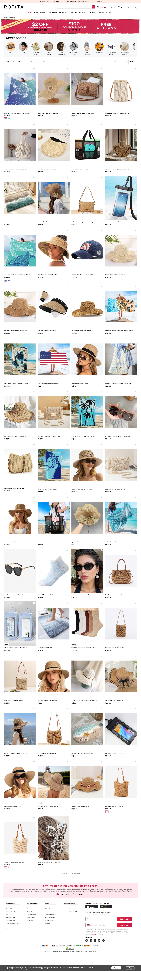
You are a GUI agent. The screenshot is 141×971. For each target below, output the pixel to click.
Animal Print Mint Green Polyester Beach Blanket (17, 274)
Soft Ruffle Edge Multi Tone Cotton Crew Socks (83, 647)
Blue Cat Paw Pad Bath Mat (45, 647)
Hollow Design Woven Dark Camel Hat (81, 330)
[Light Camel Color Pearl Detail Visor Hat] (54, 782)
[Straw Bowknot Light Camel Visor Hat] (54, 250)
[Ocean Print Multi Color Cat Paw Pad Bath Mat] (20, 197)
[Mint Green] (9, 119)
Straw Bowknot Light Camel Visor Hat (47, 274)
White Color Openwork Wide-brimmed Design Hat (84, 700)
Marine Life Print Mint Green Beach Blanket (116, 542)
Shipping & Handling (11, 911)
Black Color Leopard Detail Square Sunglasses (16, 595)
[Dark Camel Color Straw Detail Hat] (87, 782)
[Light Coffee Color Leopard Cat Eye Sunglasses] (121, 412)
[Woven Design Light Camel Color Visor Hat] (20, 412)
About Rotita (48, 906)
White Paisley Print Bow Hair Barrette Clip (49, 862)
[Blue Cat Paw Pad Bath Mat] (54, 623)
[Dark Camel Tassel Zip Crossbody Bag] (54, 729)
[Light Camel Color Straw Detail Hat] (54, 145)
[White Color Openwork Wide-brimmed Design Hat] (87, 676)
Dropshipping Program (50, 914)
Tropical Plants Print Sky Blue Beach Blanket (83, 436)
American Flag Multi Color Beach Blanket (48, 383)
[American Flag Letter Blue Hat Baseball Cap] (87, 250)
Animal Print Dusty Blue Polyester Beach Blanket (16, 113)
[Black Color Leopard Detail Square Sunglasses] (20, 570)
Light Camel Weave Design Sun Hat (47, 330)
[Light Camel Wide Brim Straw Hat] (87, 359)
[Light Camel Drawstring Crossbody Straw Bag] (121, 145)
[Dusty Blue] (5, 118)
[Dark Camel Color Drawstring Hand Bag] (121, 570)
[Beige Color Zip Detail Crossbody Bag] (121, 465)
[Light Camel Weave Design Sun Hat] (54, 306)
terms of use (82, 951)
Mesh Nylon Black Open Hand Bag (80, 169)
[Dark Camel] (106, 812)
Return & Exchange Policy (13, 909)
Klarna (28, 909)
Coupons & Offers (10, 920)
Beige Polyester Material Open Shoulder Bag (15, 169)
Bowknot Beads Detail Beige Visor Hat (115, 274)
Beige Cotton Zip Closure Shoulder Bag (14, 862)
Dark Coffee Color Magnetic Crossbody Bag (82, 113)
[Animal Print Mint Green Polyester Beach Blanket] (20, 250)
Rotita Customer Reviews (12, 923)
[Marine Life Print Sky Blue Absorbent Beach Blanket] (121, 306)
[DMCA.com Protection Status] (70, 948)
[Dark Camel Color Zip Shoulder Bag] (121, 782)
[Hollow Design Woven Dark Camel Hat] (87, 306)
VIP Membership (31, 917)
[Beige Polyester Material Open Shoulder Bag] (20, 145)
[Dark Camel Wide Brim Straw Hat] (20, 517)
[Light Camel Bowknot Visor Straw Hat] (87, 517)
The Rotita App (49, 920)
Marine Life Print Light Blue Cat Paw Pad (82, 753)
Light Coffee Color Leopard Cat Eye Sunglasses (117, 436)
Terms (95, 934)
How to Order (30, 911)
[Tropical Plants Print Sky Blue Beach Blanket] (87, 412)
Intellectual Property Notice (71, 911)
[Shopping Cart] (136, 7)
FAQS (7, 906)
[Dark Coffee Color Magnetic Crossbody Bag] (87, 89)
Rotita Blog (48, 923)
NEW (30, 12)
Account (113, 7)
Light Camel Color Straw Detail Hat (47, 169)
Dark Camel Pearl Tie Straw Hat (46, 222)
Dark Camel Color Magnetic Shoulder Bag (82, 222)
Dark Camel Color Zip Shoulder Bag (114, 806)
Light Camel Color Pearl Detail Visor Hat (48, 806)
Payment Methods (31, 906)
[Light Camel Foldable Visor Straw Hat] (54, 676)
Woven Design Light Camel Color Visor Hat (15, 436)
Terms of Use (67, 906)
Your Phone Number (99, 925)
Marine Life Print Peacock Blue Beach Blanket (16, 383)
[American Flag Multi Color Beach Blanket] (54, 359)
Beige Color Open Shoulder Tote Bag (13, 700)
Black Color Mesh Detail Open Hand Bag (48, 542)
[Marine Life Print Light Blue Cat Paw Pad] (87, 729)
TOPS (36, 12)
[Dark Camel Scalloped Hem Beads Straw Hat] (20, 306)
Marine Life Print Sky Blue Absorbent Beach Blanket (119, 330)
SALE (111, 12)
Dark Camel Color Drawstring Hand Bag (115, 595)
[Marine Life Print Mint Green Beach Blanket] (121, 517)
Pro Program (48, 911)
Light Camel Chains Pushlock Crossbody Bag (49, 436)
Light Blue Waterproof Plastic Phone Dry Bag (16, 647)
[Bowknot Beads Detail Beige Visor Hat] (121, 250)
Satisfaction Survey (50, 917)
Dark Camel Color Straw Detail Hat (80, 806)
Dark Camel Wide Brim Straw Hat (12, 542)
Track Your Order (10, 917)
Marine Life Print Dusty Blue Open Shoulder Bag (118, 383)
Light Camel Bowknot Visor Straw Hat (81, 542)
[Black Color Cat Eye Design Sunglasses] (87, 570)
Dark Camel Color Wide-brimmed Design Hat (15, 753)
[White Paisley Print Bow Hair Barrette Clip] (54, 838)
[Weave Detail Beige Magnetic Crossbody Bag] (121, 89)
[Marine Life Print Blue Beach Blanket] (54, 465)
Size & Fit (8, 914)
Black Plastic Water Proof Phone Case (115, 222)
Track (122, 7)
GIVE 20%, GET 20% (11, 926)
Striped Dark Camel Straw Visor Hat (114, 700)
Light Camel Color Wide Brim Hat (12, 806)
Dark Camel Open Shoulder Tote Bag (114, 647)
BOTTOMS (82, 12)
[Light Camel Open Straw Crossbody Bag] (20, 464)
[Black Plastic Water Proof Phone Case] (121, 197)
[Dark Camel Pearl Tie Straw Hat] (54, 197)
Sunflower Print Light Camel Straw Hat (48, 113)
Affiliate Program (49, 909)
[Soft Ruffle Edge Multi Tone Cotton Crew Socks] (87, 623)
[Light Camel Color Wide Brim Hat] (20, 782)
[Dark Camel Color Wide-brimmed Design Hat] (20, 729)
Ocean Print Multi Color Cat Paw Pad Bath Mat (16, 222)
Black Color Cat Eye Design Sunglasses (81, 595)
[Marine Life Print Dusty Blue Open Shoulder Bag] (121, 359)
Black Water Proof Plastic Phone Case (115, 753)
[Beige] (110, 812)
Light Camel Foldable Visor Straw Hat (47, 700)
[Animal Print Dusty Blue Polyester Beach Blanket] (20, 89)
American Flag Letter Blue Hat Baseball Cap (82, 274)
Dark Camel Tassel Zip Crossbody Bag (47, 753)
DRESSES (43, 12)
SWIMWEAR (53, 12)
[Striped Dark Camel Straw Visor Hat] (121, 676)
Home (5, 17)
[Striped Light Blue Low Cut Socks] (54, 570)
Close (130, 968)
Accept (116, 968)
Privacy (100, 934)
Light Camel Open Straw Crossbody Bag (14, 488)
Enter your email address (94, 919)
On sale (131, 61)
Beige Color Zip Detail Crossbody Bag (115, 489)
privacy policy (92, 951)
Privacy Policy (67, 909)
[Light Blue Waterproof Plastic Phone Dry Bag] (20, 623)
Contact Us (30, 920)
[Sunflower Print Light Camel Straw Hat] (54, 89)
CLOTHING (92, 12)
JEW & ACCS (102, 12)
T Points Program (31, 914)
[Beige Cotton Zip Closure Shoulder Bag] (20, 838)
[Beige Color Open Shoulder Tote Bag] (20, 676)
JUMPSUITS (73, 12)
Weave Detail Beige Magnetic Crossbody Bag (117, 113)
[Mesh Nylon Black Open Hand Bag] (87, 145)
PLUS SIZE (62, 12)
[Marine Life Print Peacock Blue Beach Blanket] (20, 359)
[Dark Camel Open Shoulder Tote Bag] (121, 623)
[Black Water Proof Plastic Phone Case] (121, 729)
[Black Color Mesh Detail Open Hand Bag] (54, 517)
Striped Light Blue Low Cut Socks (46, 595)
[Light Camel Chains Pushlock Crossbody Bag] (54, 412)
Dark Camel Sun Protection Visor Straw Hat (82, 489)
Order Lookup (9, 929)
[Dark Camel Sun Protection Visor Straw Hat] (87, 465)
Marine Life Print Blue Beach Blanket (47, 489)
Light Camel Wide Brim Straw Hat (80, 383)
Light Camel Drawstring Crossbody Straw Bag (117, 169)
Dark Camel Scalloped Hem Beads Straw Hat (15, 330)
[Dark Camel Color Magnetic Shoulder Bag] (87, 197)
